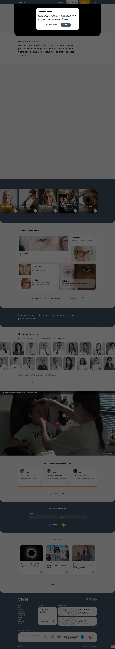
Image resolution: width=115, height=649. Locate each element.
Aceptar (65, 25)
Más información (51, 24)
